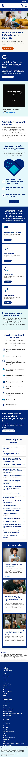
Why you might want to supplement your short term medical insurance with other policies (14, 598)
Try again (14, 100)
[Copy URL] (14, 97)
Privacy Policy (4, 754)
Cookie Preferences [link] (7, 745)
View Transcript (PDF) (9, 112)
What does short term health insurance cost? (14, 565)
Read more (7, 576)
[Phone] (21, 4)
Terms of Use (11, 754)
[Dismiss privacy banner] (26, 747)
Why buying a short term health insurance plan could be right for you (14, 632)
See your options (8, 48)
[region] (14, 655)
